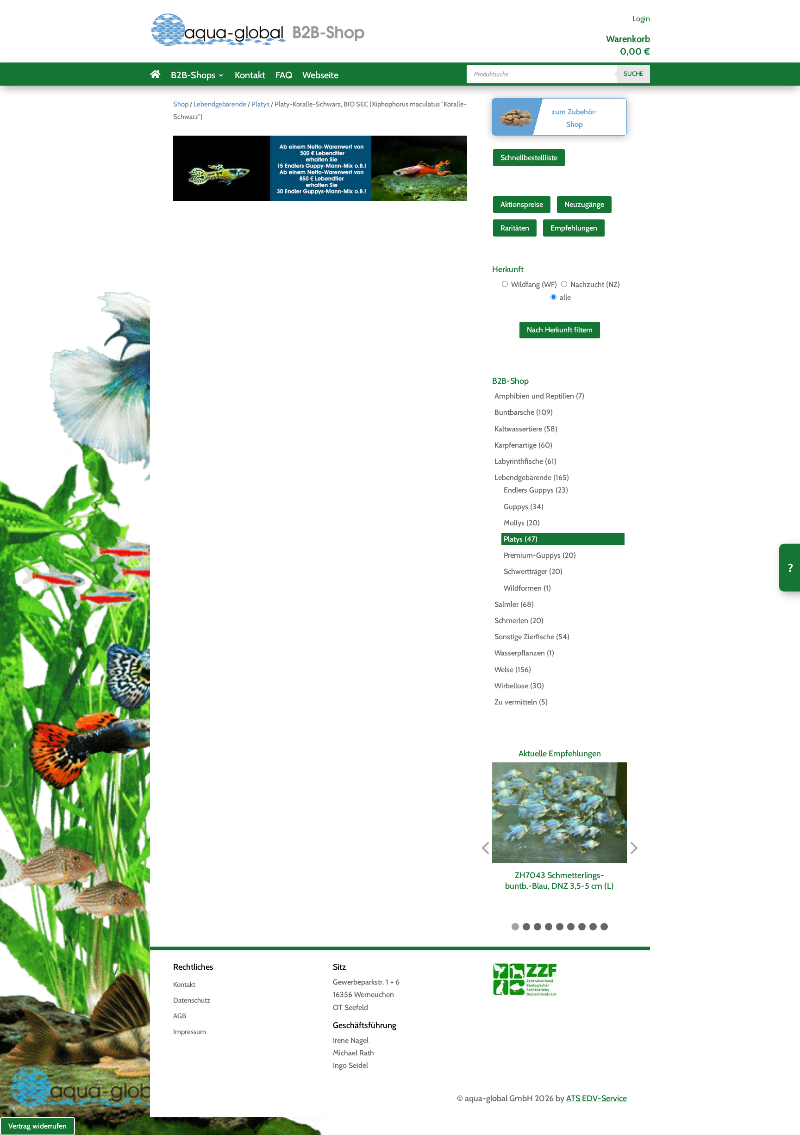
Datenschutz (191, 1000)
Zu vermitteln (515, 702)
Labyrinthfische (518, 461)
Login (641, 18)
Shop (180, 104)
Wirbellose (511, 685)
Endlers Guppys (529, 490)
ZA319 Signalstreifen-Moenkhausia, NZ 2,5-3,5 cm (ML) (560, 880)
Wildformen (523, 588)
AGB (179, 1016)
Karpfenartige (515, 445)
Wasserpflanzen (519, 653)
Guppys (516, 506)
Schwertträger (525, 571)
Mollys (514, 522)
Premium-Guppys (532, 555)
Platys (260, 104)
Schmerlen (511, 620)
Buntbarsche (514, 412)
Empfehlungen (573, 228)
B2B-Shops (193, 76)
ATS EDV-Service (596, 1098)
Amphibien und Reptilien (534, 396)
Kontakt (250, 76)
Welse (503, 669)
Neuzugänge (584, 204)
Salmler (506, 604)
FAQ (283, 76)
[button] (485, 848)
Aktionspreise (521, 204)
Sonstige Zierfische (524, 636)
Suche (633, 73)
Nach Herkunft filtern (560, 329)
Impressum (189, 1032)
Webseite (320, 76)
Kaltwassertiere (518, 428)
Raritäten (514, 228)
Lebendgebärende (220, 104)
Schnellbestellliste (528, 157)
